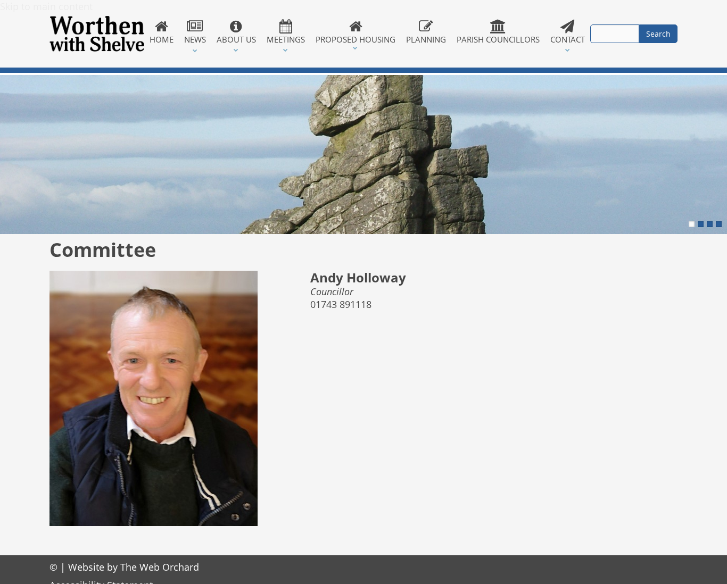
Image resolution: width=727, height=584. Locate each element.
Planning (426, 39)
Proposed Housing (355, 39)
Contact (567, 39)
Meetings (286, 39)
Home (162, 39)
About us (236, 39)
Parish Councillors (498, 39)
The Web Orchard (159, 567)
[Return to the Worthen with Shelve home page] (96, 33)
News (195, 39)
